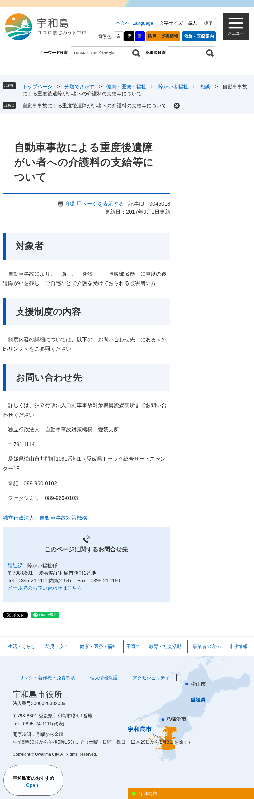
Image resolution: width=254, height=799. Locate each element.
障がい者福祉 (173, 86)
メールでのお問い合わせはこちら (45, 588)
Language (142, 23)
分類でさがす (79, 86)
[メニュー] (236, 26)
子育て (133, 646)
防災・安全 (56, 646)
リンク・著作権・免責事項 (47, 677)
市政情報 (238, 646)
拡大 (192, 22)
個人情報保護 (104, 677)
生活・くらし (22, 646)
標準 (208, 22)
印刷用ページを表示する (95, 204)
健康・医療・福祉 (126, 86)
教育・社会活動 (165, 646)
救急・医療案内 (199, 36)
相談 (205, 86)
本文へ (123, 23)
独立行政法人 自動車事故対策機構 (45, 518)
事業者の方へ (207, 646)
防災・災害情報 (163, 36)
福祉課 (15, 565)
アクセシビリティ (151, 677)
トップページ (37, 86)
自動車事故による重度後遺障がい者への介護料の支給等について (94, 105)
